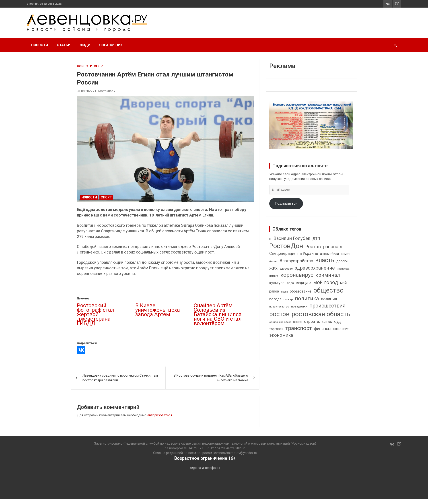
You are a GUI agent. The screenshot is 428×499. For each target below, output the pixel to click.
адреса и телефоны (205, 468)
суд (337, 321)
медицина (303, 283)
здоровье (286, 268)
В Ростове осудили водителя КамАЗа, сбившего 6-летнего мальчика (211, 377)
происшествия (327, 306)
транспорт (298, 328)
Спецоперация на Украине (293, 253)
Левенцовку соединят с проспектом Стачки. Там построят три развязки (120, 377)
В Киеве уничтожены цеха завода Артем (157, 310)
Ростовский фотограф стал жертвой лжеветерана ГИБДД (95, 314)
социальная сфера (280, 322)
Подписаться (286, 203)
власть (324, 260)
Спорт (99, 66)
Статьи (63, 45)
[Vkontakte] (81, 350)
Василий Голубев (292, 238)
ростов (279, 314)
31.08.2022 (85, 91)
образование (300, 291)
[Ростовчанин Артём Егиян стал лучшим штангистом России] (165, 149)
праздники (299, 306)
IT (270, 239)
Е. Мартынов (104, 91)
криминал (327, 275)
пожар (288, 299)
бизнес (273, 261)
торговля (276, 329)
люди (290, 283)
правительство (279, 306)
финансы (322, 328)
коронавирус (296, 275)
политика (307, 298)
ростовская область (321, 314)
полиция (329, 299)
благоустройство (296, 260)
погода (275, 299)
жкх (273, 268)
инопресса (343, 268)
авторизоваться (159, 415)
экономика (281, 335)
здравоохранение (315, 268)
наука (284, 291)
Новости (39, 45)
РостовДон (286, 246)
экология (341, 329)
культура (276, 283)
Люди (84, 45)
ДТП (316, 239)
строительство (318, 321)
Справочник (111, 45)
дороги (342, 261)
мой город (325, 282)
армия (345, 254)
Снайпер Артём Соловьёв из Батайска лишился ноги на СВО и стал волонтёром (218, 314)
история (273, 275)
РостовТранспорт (324, 246)
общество (328, 290)
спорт (297, 322)
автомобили (329, 254)
